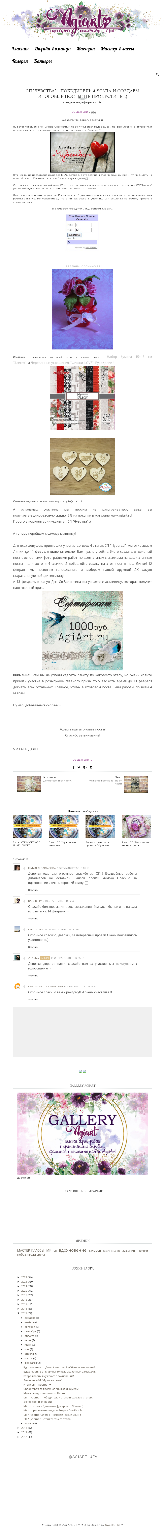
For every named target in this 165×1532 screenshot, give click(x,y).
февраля (30, 1363)
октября (30, 1327)
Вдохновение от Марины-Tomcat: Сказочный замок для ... (60, 1371)
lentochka (36, 929)
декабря (30, 1318)
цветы (41, 1254)
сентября (31, 1331)
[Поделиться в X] (78, 767)
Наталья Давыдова (42, 867)
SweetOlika (113, 1524)
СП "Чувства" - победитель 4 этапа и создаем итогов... (59, 1397)
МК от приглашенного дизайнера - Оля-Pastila (53, 1410)
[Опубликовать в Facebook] (74, 767)
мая (27, 1349)
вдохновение (73, 1250)
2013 (24, 1432)
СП (93, 759)
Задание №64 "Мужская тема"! (43, 1380)
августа (30, 1336)
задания (128, 1250)
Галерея (20, 61)
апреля (29, 1353)
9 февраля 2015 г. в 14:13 (58, 900)
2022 (24, 1281)
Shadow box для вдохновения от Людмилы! (51, 1389)
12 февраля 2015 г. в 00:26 (61, 929)
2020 (24, 1290)
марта (29, 1358)
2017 (24, 1304)
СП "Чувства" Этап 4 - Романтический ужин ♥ (52, 1415)
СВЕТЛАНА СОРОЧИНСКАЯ (45, 986)
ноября (29, 1322)
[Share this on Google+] (85, 767)
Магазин (86, 49)
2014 (24, 1428)
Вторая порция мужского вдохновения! (49, 1376)
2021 (24, 1286)
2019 (24, 1295)
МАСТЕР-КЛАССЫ (30, 1250)
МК (48, 1250)
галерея (95, 1250)
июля (28, 1340)
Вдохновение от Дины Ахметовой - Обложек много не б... (60, 1367)
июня (28, 1344)
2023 (24, 1277)
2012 (24, 1437)
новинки (142, 1250)
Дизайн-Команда (53, 49)
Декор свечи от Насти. (38, 1401)
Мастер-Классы (117, 49)
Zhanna (33, 957)
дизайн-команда (111, 1250)
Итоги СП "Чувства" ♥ (37, 1384)
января (29, 1423)
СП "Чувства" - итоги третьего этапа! (47, 1419)
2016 (24, 1308)
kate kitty (35, 900)
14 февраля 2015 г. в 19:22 (80, 986)
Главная (20, 49)
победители (79, 111)
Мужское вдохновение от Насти (44, 1393)
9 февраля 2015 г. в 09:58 (73, 867)
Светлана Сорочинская (82, 266)
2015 (24, 1313)
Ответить (33, 890)
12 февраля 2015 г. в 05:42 (67, 957)
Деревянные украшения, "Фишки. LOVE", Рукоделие (71, 363)
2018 (24, 1299)
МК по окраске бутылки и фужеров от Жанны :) (53, 1406)
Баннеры (43, 61)
